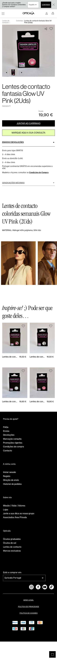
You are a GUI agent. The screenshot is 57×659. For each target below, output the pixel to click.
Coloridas (19, 21)
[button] (28, 142)
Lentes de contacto (5, 22)
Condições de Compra (39, 172)
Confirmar (46, 4)
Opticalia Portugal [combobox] (12, 578)
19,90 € (22, 401)
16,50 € (22, 356)
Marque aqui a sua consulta (28, 132)
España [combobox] (31, 5)
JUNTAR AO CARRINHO (28, 123)
